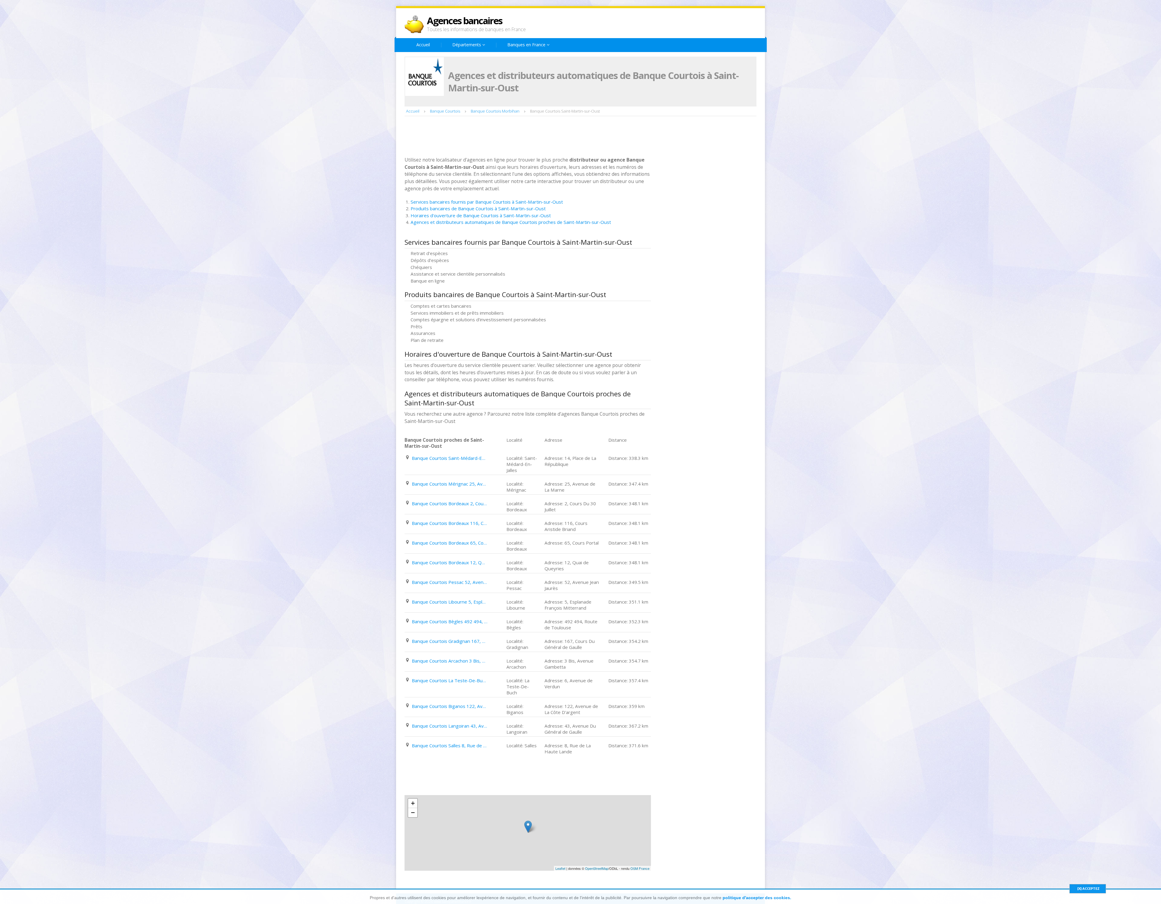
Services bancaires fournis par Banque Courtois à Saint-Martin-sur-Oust (487, 202)
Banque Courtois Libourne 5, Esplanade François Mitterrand (449, 602)
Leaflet (560, 868)
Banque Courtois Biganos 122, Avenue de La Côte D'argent (449, 706)
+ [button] (413, 803)
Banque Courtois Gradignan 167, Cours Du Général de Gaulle (449, 641)
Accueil (423, 44)
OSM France (639, 868)
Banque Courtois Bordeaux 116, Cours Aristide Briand (449, 523)
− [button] (413, 812)
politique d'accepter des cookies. (757, 897)
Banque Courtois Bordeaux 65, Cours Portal (449, 543)
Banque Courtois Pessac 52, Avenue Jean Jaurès (449, 582)
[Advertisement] (515, 137)
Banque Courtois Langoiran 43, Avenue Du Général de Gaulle (449, 726)
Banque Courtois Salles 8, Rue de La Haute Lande (449, 745)
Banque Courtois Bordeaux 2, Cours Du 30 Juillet (449, 503)
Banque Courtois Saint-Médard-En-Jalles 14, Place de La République (449, 458)
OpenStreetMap (596, 868)
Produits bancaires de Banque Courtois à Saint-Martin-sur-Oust (478, 208)
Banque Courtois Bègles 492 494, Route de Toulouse (449, 621)
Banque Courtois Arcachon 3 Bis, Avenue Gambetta (449, 661)
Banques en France (527, 44)
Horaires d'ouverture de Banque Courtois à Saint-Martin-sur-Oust (481, 215)
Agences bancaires (464, 20)
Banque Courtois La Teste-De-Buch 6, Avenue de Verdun (449, 680)
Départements (467, 44)
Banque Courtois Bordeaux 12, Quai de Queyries (449, 562)
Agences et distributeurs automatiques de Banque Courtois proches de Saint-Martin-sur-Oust (511, 222)
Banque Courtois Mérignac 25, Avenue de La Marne (449, 484)
